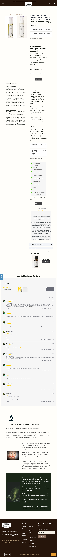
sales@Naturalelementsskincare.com (11, 540)
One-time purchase (37, 29)
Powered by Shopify (34, 554)
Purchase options (34, 27)
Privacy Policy (32, 537)
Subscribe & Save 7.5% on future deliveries (38, 34)
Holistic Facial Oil (10, 86)
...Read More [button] (30, 306)
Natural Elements (25, 554)
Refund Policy (32, 535)
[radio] (31, 29)
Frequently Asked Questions (31, 542)
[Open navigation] (3, 4)
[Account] (51, 3)
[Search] (49, 4)
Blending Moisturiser (11, 110)
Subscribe (42, 536)
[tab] (5, 296)
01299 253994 (17, 1)
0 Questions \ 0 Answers (7, 289)
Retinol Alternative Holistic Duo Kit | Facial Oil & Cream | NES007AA (40, 17)
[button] (50, 290)
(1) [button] (21, 288)
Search (23, 531)
